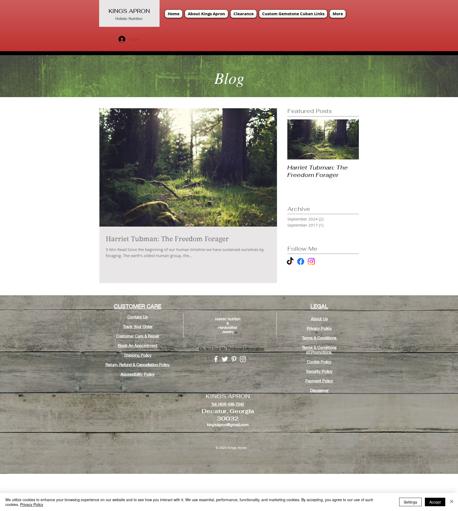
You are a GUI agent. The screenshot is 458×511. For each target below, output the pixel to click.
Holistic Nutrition (129, 18)
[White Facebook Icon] (216, 359)
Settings (410, 502)
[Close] (451, 502)
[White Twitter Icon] (225, 359)
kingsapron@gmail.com (228, 424)
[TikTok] (290, 261)
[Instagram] (311, 261)
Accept (435, 502)
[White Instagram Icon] (243, 359)
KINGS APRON (129, 11)
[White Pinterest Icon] (234, 359)
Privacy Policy (31, 504)
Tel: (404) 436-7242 (227, 404)
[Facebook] (300, 261)
